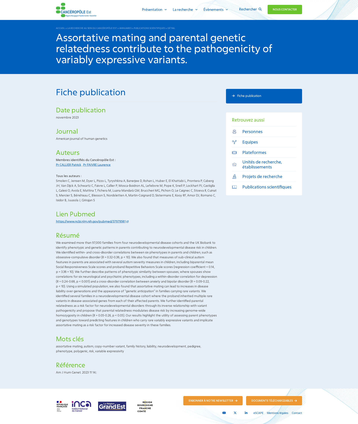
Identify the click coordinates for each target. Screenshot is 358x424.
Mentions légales (277, 413)
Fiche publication (248, 96)
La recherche (183, 9)
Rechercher (248, 9)
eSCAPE (258, 413)
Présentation (152, 9)
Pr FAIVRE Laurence (97, 165)
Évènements (213, 9)
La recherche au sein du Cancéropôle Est (92, 27)
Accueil (60, 27)
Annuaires (125, 27)
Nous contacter (285, 9)
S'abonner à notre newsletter (211, 400)
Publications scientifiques (149, 27)
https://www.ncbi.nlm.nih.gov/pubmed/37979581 (90, 221)
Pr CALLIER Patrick (68, 165)
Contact (297, 413)
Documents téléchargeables (272, 400)
